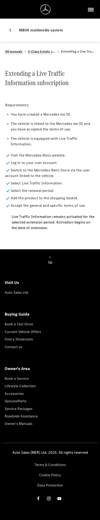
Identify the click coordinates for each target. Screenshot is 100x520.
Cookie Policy (50, 475)
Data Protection (50, 485)
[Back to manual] (12, 30)
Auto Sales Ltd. (17, 292)
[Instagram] (49, 498)
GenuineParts (15, 401)
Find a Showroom (19, 339)
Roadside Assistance (21, 416)
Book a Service (17, 378)
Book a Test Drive (19, 324)
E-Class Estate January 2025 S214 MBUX (42, 51)
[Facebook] (38, 498)
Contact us (13, 346)
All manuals (14, 51)
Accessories (14, 393)
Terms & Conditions (50, 464)
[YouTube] (59, 498)
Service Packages (18, 408)
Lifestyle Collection (20, 385)
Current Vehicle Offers (23, 331)
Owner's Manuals (18, 423)
